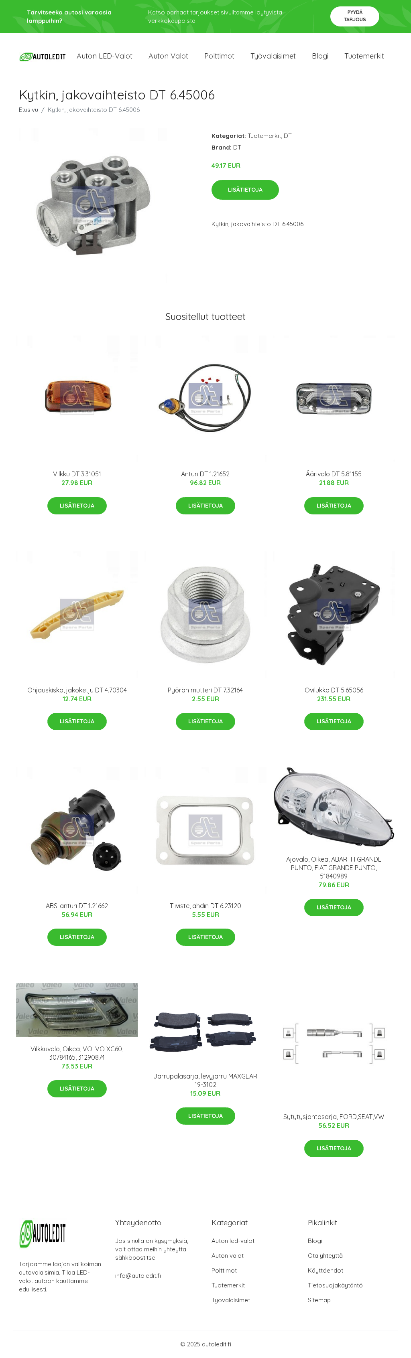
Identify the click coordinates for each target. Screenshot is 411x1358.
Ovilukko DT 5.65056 (334, 690)
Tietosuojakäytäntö (335, 1285)
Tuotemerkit (364, 56)
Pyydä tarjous (355, 15)
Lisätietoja (245, 189)
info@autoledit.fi (138, 1275)
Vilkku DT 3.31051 (77, 474)
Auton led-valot (233, 1241)
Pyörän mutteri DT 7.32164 (205, 690)
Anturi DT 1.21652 (205, 474)
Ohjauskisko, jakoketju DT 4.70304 (77, 690)
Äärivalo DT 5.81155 (334, 474)
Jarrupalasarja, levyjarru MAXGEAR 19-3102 (205, 1080)
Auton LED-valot (104, 56)
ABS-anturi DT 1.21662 (77, 906)
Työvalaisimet (273, 56)
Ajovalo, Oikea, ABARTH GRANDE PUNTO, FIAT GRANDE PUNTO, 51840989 (334, 867)
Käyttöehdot (325, 1270)
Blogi (320, 56)
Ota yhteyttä (325, 1255)
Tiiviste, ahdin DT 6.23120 (205, 906)
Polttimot (219, 56)
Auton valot (168, 56)
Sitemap (319, 1300)
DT (288, 136)
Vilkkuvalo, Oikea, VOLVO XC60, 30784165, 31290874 (77, 1053)
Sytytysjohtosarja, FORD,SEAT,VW (333, 1117)
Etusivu (28, 109)
